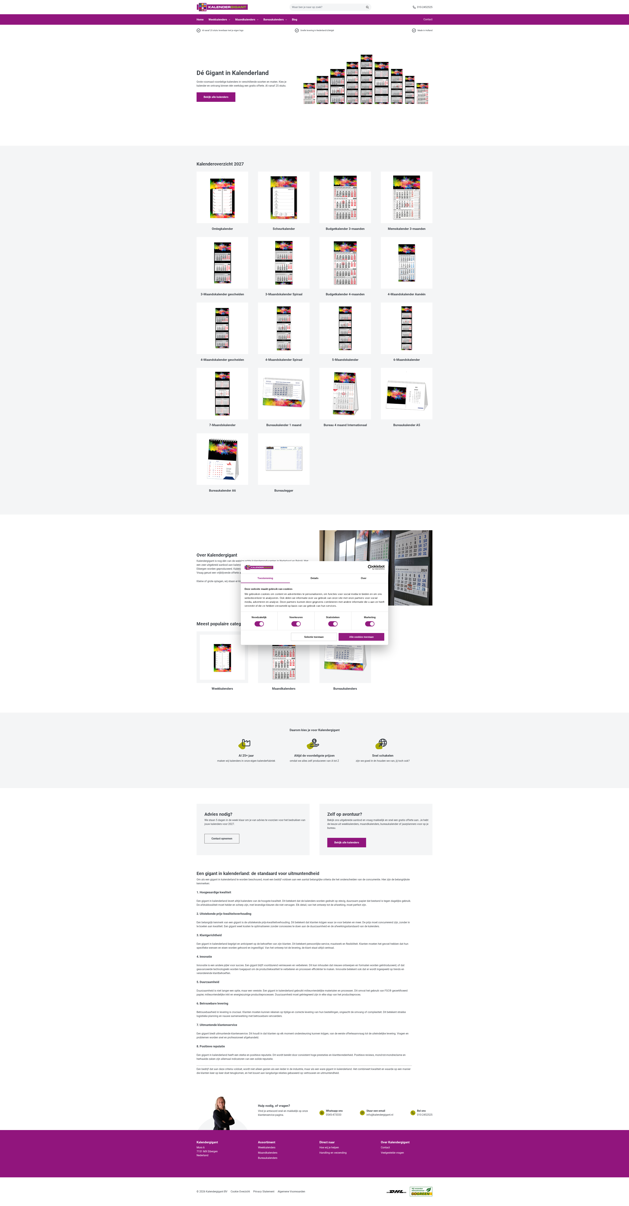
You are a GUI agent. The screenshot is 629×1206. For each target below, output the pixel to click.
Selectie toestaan (314, 636)
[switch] (296, 623)
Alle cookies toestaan (361, 636)
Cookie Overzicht (240, 1191)
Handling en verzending (333, 1152)
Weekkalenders (218, 19)
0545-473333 (333, 1114)
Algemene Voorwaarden (291, 1191)
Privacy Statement (263, 1191)
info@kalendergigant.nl (379, 1114)
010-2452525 (424, 1114)
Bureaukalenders (273, 19)
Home (200, 19)
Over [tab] (363, 578)
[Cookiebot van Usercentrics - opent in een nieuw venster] (370, 567)
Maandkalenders (245, 19)
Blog (294, 19)
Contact (427, 19)
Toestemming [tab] (265, 578)
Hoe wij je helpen (329, 1147)
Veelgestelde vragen (392, 1152)
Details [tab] (315, 578)
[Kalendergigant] (222, 7)
